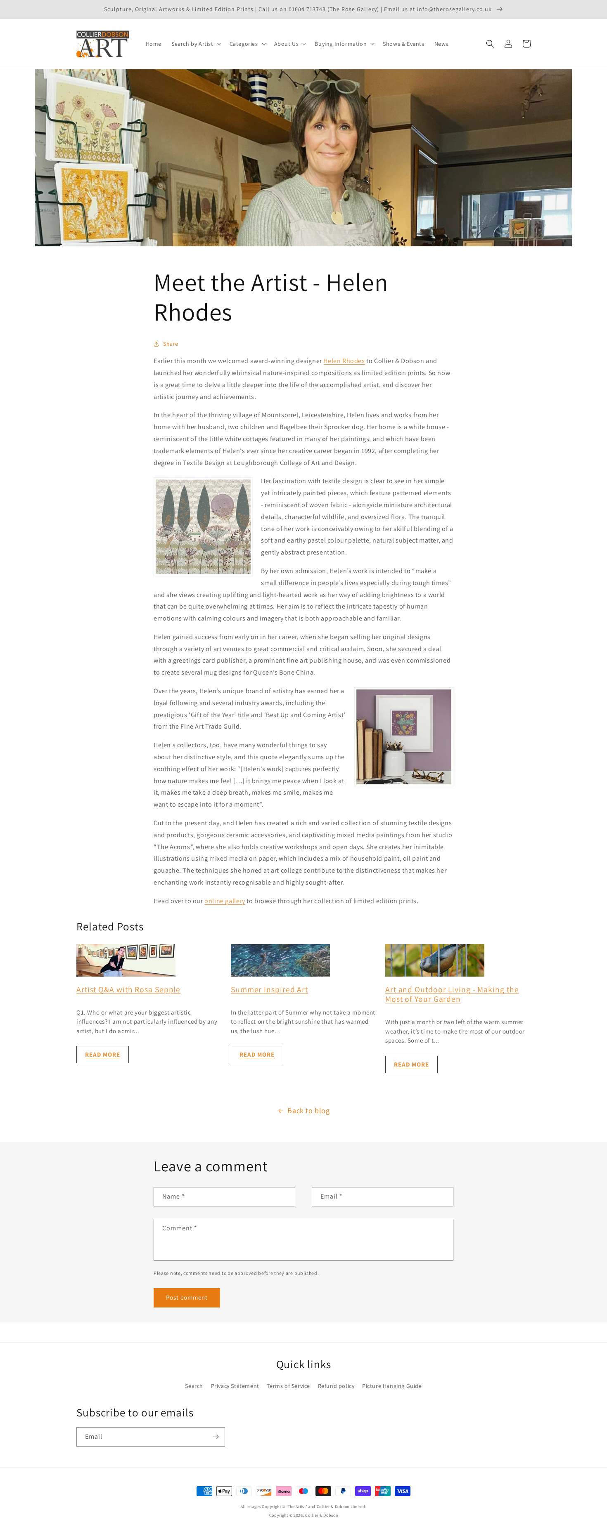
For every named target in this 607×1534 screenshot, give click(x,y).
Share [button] (170, 343)
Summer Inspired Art (269, 989)
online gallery (224, 901)
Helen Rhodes (344, 360)
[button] (195, 43)
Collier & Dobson (321, 1515)
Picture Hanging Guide (392, 1386)
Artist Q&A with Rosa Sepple (128, 989)
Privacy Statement (235, 1386)
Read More (102, 1054)
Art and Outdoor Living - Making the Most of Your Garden (452, 994)
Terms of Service (288, 1386)
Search (194, 1386)
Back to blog (308, 1110)
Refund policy (336, 1386)
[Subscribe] (215, 1437)
